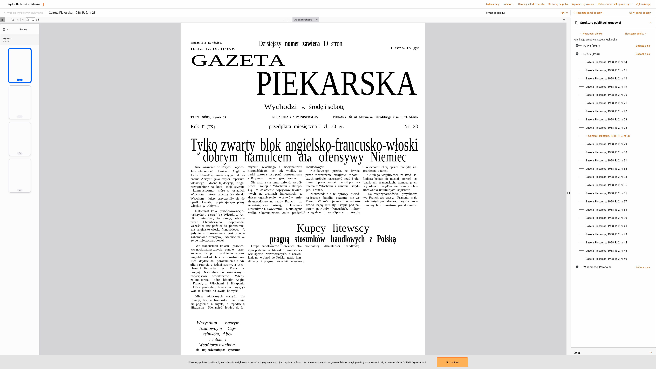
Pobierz (507, 4)
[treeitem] (613, 46)
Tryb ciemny (492, 4)
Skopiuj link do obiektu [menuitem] (531, 4)
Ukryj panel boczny (640, 12)
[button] (613, 22)
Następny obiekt (634, 33)
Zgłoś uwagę (643, 4)
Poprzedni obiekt (592, 33)
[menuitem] (592, 45)
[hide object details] (568, 193)
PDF (563, 12)
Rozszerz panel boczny (589, 12)
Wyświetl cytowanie (583, 4)
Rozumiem (452, 362)
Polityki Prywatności (414, 362)
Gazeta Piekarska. (607, 39)
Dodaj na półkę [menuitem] (560, 4)
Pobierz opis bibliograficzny (613, 4)
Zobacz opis (643, 45)
